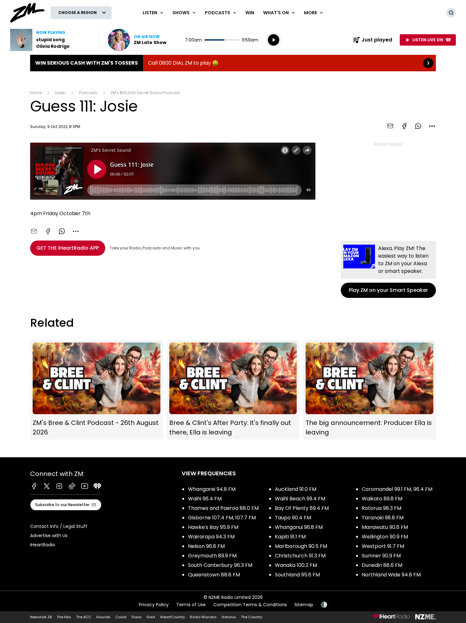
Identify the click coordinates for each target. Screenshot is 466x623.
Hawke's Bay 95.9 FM (213, 527)
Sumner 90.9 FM (381, 555)
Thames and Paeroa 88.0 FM (223, 508)
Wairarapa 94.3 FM (211, 536)
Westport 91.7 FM (383, 546)
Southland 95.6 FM (297, 574)
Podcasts (88, 92)
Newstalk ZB (41, 617)
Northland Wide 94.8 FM (391, 574)
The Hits (64, 617)
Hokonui (229, 617)
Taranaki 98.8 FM (383, 517)
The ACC (83, 617)
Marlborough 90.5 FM (301, 546)
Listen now (137, 40)
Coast (120, 617)
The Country (251, 617)
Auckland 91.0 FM (295, 489)
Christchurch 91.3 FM (300, 555)
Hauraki (103, 617)
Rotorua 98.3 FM (381, 508)
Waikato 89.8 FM (382, 498)
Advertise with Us (49, 535)
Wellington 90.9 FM (385, 536)
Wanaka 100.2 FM (296, 565)
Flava (136, 617)
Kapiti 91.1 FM (290, 536)
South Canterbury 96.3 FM (220, 565)
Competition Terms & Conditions (250, 604)
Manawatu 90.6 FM (385, 527)
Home (36, 92)
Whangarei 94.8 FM (212, 489)
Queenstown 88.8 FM (214, 574)
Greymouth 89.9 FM (212, 555)
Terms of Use (191, 604)
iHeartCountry (172, 617)
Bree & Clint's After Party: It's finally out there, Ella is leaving (233, 390)
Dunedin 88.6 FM (382, 565)
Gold (150, 617)
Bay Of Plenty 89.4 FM (302, 508)
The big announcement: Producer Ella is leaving (369, 390)
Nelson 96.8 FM (206, 546)
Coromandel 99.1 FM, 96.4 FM (397, 489)
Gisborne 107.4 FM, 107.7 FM (222, 517)
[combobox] (432, 126)
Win (249, 13)
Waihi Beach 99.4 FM (300, 498)
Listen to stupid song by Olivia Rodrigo (50, 40)
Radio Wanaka (203, 617)
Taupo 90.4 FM (293, 517)
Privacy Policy (154, 604)
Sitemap (303, 604)
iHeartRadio (42, 545)
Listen (60, 92)
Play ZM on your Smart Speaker (388, 269)
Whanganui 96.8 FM (299, 527)
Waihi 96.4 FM (205, 498)
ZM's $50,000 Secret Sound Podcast (145, 92)
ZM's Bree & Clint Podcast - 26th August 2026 (96, 390)
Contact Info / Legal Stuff (58, 526)
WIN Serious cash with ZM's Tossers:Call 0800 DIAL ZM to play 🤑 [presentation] (233, 63)
